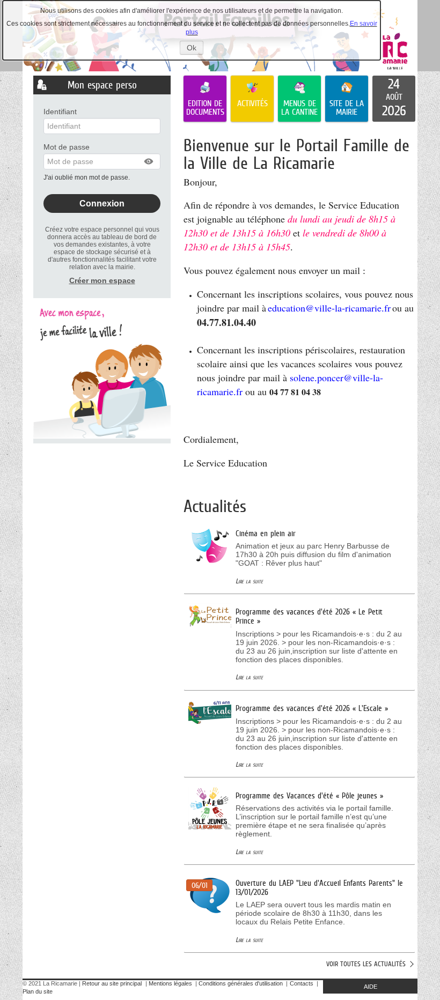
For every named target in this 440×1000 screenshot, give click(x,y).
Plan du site (38, 991)
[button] (149, 161)
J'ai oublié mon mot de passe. (87, 177)
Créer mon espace (102, 280)
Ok (195, 49)
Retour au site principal (112, 983)
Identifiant (60, 111)
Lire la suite (249, 581)
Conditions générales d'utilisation (241, 983)
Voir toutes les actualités (366, 964)
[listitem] (393, 99)
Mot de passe (66, 147)
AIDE (370, 986)
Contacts (301, 983)
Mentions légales (170, 983)
